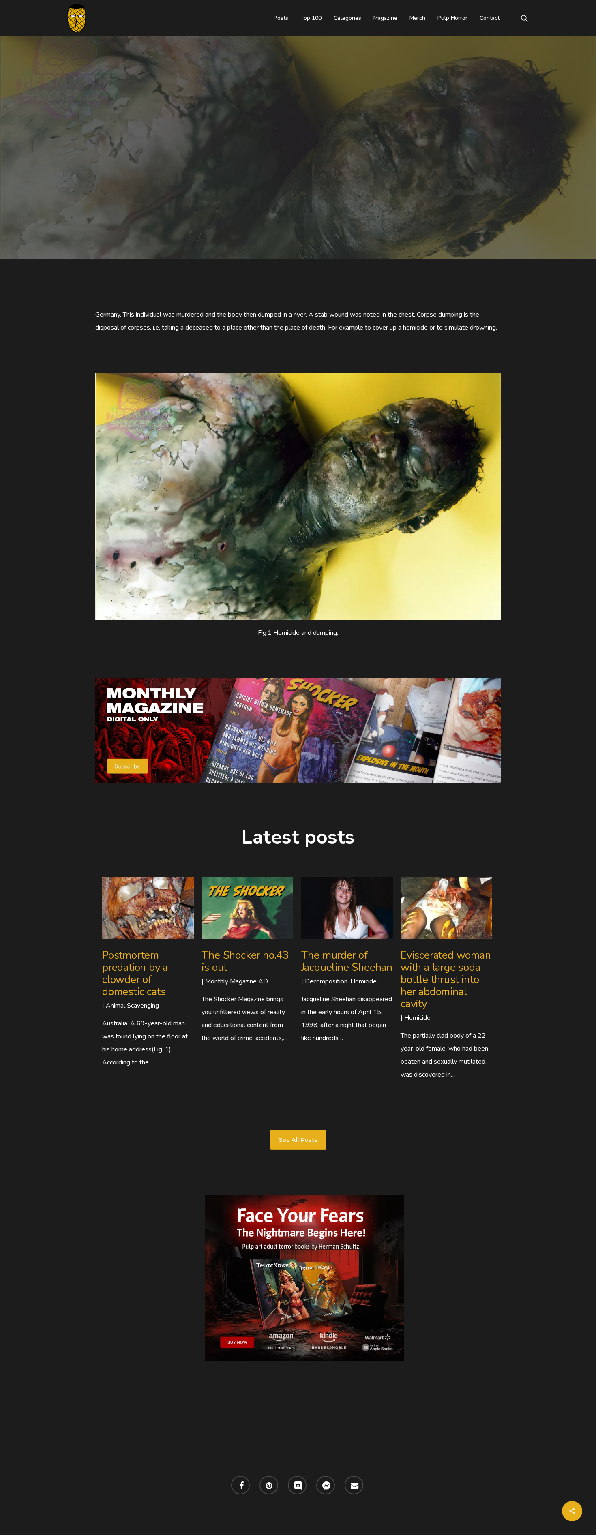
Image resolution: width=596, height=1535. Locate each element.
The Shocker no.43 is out (245, 961)
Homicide (331, 181)
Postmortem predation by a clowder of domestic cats (135, 973)
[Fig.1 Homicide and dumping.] (298, 496)
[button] (298, 1140)
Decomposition (274, 181)
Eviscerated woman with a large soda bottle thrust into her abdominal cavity (446, 979)
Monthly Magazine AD (236, 981)
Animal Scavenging (132, 1005)
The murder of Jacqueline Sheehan (346, 961)
